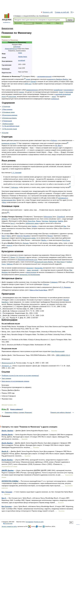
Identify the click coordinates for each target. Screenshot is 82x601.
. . (16, 172)
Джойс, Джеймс (7, 430)
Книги (48, 23)
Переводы (39, 23)
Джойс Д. (5, 451)
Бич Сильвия (7, 506)
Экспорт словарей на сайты (9, 526)
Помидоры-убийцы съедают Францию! (18, 412)
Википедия (18, 23)
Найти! (70, 20)
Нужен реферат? (16, 409)
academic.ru (6, 22)
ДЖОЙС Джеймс (8, 470)
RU (72, 12)
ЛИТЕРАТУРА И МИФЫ (10, 481)
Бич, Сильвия (7, 492)
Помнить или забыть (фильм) (60, 412)
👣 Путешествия (7, 523)
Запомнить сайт (48, 12)
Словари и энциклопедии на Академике (31, 16)
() (20, 375)
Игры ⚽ (58, 23)
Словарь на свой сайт (62, 12)
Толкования (28, 23)
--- (63, 355)
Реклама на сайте (39, 521)
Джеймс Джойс (7, 434)
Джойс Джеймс (7, 443)
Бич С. (4, 498)
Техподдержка (29, 521)
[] (21, 76)
